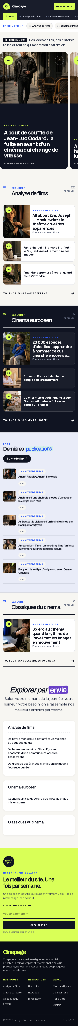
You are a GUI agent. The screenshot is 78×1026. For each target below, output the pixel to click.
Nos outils (33, 986)
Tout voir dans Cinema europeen (39, 420)
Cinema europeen (58, 16)
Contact (57, 1004)
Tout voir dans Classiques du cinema (39, 660)
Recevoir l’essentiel (72, 6)
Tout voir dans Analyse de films (39, 293)
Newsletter (34, 992)
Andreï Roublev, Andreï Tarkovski (37, 476)
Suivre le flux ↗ (17, 458)
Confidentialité (60, 992)
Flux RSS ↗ (69, 1020)
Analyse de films (30, 16)
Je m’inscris (39, 924)
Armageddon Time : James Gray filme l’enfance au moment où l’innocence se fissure (46, 547)
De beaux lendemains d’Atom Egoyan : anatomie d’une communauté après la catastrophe (33, 753)
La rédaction (34, 998)
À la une (10, 16)
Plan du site (59, 998)
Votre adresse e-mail (18, 905)
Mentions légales (62, 986)
